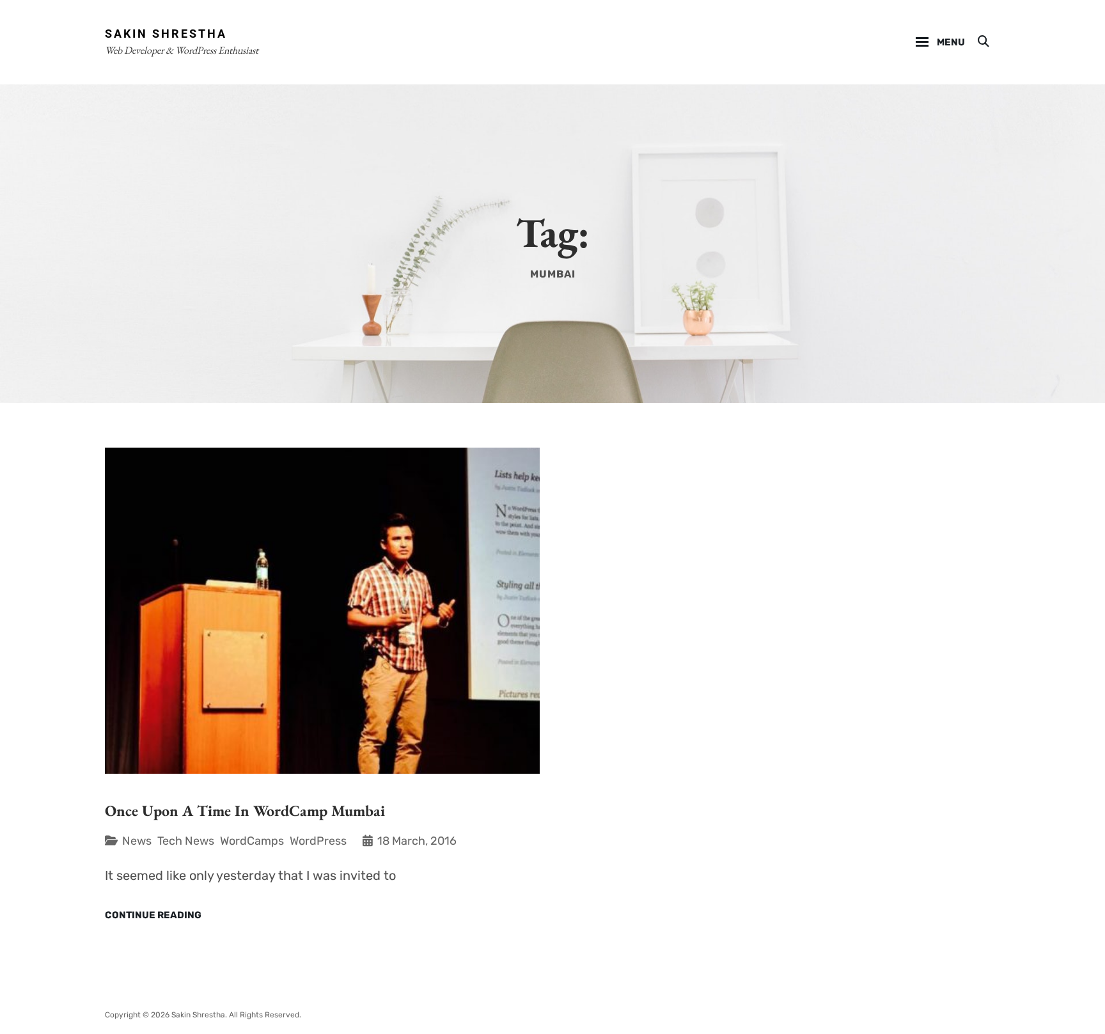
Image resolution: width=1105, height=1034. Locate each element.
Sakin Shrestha (166, 33)
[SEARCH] (982, 42)
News (137, 841)
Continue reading (153, 915)
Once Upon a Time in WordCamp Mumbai (245, 810)
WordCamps (252, 841)
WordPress (318, 841)
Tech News (185, 841)
